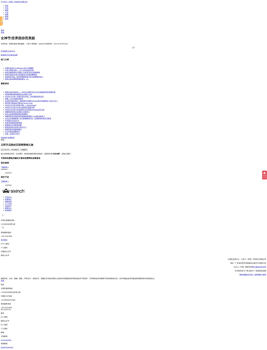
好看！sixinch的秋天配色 (14, 99)
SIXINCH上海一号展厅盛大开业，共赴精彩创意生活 (24, 96)
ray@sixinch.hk (6, 340)
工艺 (6, 12)
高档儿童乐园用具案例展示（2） (17, 79)
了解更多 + (5, 167)
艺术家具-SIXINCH (8, 51)
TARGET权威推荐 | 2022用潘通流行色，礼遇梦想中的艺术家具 (28, 118)
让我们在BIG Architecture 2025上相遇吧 (19, 68)
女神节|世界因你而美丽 (13, 123)
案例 (6, 10)
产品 (6, 8)
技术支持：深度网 (252, 275)
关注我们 (4, 240)
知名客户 (8, 206)
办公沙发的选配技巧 (12, 131)
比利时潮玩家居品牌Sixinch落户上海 (18, 94)
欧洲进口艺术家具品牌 (9, 55)
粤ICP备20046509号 (259, 267)
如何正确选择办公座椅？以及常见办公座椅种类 (22, 72)
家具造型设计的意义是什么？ (16, 127)
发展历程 (8, 201)
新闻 (6, 17)
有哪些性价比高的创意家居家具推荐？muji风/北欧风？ (25, 116)
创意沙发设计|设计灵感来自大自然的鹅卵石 (21, 75)
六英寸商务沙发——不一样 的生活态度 (19, 70)
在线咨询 (4, 138)
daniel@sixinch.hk (7, 347)
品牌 (6, 14)
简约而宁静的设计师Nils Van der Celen (19, 103)
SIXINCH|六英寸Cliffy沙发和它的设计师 (19, 107)
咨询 (2, 281)
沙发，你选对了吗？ (12, 134)
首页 (6, 6)
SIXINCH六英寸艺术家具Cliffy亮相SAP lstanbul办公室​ (24, 110)
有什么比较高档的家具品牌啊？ (16, 114)
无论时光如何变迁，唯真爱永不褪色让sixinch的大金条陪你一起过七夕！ (31, 101)
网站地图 (242, 275)
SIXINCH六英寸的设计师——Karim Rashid (20, 105)
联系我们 (8, 210)
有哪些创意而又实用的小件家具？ (17, 112)
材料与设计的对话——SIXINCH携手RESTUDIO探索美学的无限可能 (30, 92)
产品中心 (8, 197)
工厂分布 (8, 204)
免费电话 (11, 138)
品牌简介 (8, 199)
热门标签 (262, 275)
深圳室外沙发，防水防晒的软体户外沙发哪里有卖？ (24, 77)
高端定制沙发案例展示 (13, 129)
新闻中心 (8, 208)
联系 (6, 19)
